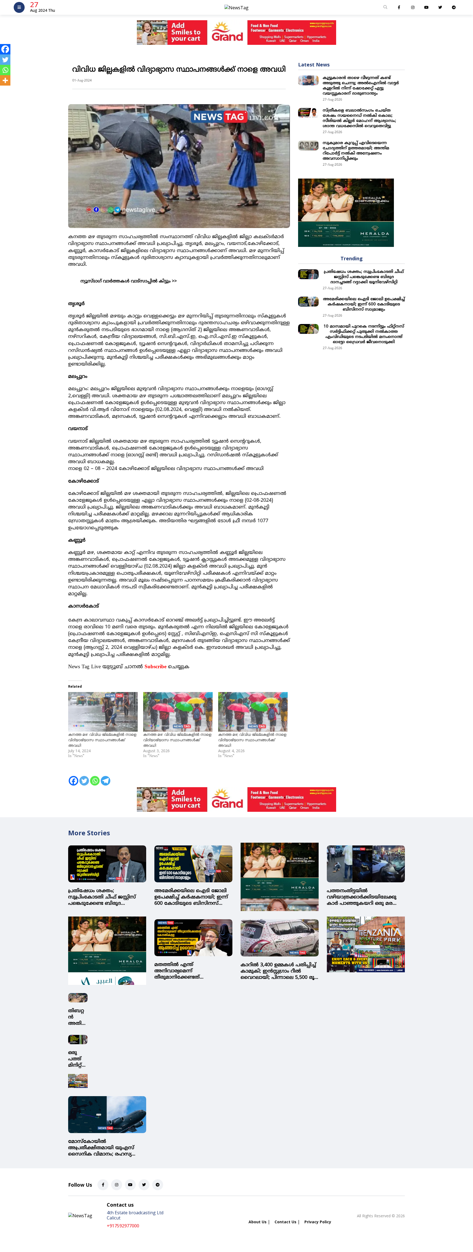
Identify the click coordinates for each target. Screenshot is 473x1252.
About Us (258, 1221)
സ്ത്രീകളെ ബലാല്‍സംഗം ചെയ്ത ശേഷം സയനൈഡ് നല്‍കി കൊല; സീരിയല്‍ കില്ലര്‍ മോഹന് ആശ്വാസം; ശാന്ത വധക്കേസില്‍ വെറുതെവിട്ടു (359, 118)
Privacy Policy (317, 1221)
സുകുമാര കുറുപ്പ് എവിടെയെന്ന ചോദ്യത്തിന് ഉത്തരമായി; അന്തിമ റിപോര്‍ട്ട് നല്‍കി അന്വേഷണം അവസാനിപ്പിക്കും (356, 151)
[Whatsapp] (95, 777)
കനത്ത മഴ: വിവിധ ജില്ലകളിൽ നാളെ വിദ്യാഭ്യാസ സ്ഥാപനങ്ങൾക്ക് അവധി (102, 740)
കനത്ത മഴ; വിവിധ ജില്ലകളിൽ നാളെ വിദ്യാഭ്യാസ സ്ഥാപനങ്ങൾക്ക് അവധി (252, 740)
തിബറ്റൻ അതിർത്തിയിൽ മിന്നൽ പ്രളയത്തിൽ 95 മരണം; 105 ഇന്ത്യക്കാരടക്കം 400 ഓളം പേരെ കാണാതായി (78, 1017)
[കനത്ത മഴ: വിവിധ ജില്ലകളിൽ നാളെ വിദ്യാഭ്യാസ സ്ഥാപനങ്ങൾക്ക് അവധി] (103, 712)
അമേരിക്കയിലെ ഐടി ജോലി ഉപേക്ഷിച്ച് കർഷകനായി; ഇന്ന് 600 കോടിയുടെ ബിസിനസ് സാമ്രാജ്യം (364, 304)
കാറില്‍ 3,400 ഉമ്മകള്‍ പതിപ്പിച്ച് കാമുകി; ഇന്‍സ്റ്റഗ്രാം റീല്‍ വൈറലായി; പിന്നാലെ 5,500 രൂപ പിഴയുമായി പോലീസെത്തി (280, 971)
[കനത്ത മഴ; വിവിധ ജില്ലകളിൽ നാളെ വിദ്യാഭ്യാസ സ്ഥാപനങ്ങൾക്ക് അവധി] (253, 712)
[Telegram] (105, 777)
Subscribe (155, 667)
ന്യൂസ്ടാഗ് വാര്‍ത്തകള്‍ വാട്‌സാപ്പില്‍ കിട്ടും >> (128, 281)
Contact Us (285, 1221)
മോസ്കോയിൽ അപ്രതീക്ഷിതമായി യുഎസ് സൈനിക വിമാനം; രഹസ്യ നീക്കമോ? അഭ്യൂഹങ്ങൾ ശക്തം (106, 1148)
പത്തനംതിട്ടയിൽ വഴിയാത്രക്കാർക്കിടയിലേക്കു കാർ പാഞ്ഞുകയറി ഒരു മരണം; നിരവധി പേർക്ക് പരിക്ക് (365, 897)
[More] (5, 80)
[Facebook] (73, 777)
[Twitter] (84, 777)
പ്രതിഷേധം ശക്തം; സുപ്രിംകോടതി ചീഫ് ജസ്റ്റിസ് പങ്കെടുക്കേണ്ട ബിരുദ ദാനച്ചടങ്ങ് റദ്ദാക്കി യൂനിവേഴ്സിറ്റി (364, 277)
